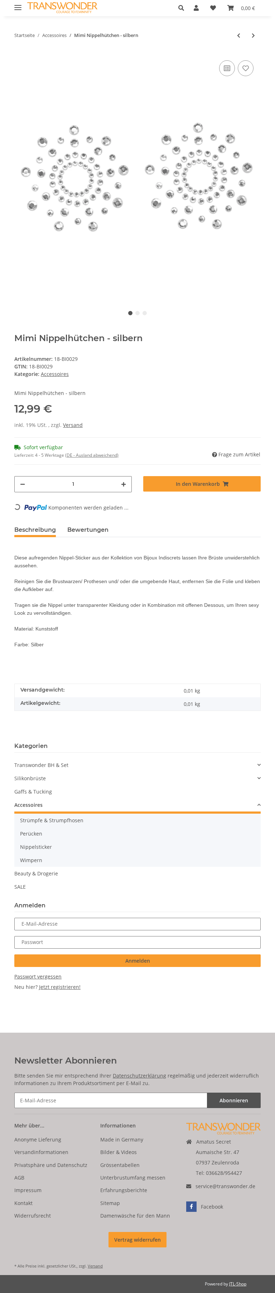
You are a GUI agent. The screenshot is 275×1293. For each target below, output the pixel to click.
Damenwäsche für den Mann (135, 1215)
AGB (19, 1177)
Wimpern (31, 860)
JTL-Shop (237, 1284)
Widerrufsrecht (32, 1215)
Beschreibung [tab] (35, 529)
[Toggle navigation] (17, 4)
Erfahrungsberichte (123, 1190)
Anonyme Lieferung (37, 1139)
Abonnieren (233, 1100)
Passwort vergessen (38, 976)
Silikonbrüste (30, 778)
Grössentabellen (120, 1165)
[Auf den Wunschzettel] (246, 68)
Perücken (31, 833)
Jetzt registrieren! (60, 986)
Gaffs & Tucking (33, 791)
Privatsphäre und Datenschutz (50, 1165)
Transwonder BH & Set (41, 765)
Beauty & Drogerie (36, 873)
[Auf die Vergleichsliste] (227, 68)
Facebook (212, 1206)
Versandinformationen (41, 1152)
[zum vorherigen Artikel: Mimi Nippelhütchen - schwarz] (238, 35)
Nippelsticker (36, 846)
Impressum (28, 1190)
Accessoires (55, 374)
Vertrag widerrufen (137, 1239)
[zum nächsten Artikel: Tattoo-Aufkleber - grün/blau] (253, 35)
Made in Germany (121, 1139)
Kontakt (23, 1203)
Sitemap (110, 1203)
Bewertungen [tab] (87, 529)
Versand (73, 425)
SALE (20, 886)
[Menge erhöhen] (123, 484)
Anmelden (137, 960)
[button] (183, 8)
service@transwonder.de (225, 1186)
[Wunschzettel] (213, 8)
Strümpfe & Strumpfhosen (51, 820)
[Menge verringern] (22, 484)
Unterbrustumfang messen (132, 1177)
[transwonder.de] (62, 8)
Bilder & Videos (118, 1152)
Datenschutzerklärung (139, 1075)
